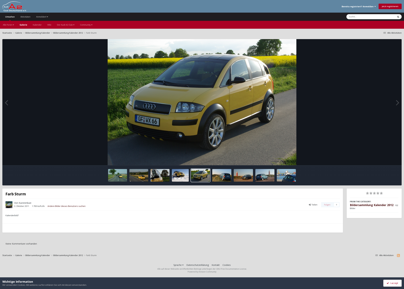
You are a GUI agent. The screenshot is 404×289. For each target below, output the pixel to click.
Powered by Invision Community (202, 271)
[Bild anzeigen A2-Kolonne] (117, 175)
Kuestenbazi (25, 202)
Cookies (227, 264)
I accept (393, 283)
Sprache (177, 264)
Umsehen (10, 16)
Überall (387, 16)
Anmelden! (41, 16)
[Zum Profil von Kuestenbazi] (9, 204)
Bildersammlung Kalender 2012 (371, 205)
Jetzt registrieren (390, 6)
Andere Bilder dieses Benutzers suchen (67, 206)
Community (85, 24)
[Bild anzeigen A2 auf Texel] (221, 175)
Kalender (37, 24)
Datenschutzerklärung (197, 264)
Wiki (49, 24)
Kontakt (216, 264)
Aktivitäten (25, 16)
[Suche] (398, 16)
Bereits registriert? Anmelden (358, 6)
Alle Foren (8, 24)
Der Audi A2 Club (65, 24)
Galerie (23, 24)
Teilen (314, 204)
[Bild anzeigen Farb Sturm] (138, 175)
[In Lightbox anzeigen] (202, 102)
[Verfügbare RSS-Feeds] (398, 255)
